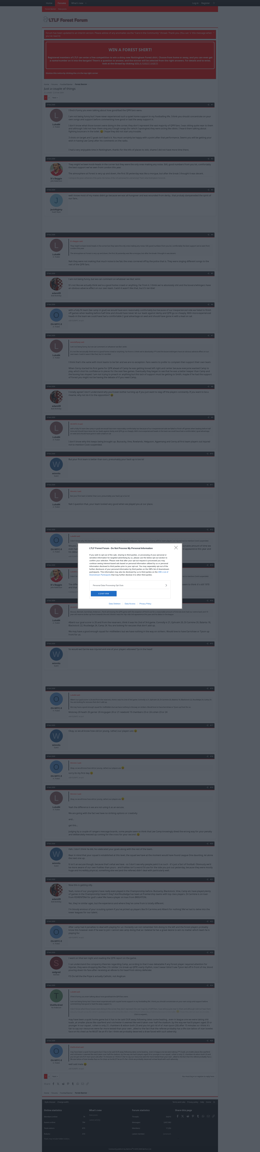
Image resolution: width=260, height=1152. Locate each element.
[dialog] (130, 576)
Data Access (130, 604)
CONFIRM (103, 594)
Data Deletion (115, 604)
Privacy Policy (145, 604)
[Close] (176, 548)
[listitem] (130, 585)
